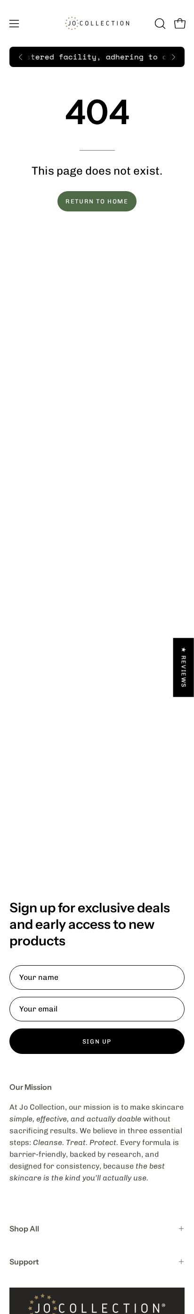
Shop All (24, 1228)
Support (24, 1261)
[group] (97, 57)
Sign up (97, 1041)
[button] (159, 23)
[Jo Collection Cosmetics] (97, 23)
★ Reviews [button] (183, 667)
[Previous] (20, 57)
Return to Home (96, 201)
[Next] (173, 57)
